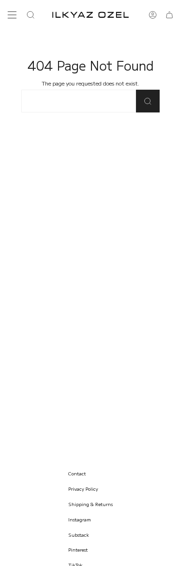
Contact (77, 473)
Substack (78, 534)
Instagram (79, 519)
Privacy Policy (83, 488)
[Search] (148, 101)
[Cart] (169, 15)
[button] (30, 15)
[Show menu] (12, 15)
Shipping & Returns (90, 503)
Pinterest (78, 549)
